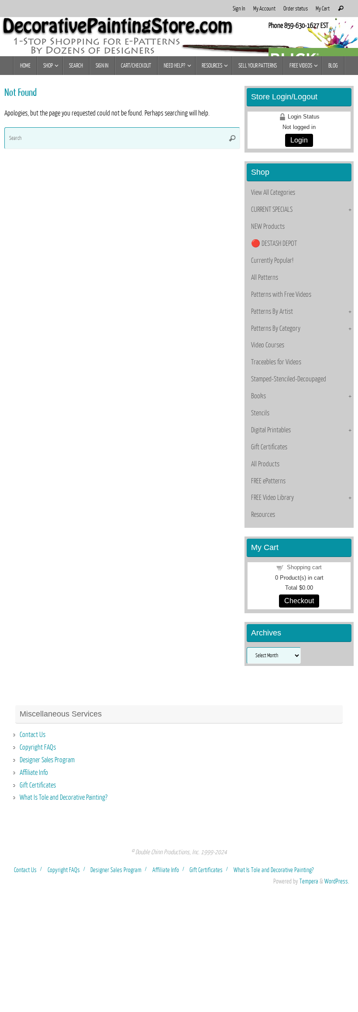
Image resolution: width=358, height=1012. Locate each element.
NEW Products (268, 227)
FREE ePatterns (268, 481)
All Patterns (264, 278)
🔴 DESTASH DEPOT (274, 244)
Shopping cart (304, 567)
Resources (263, 515)
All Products (265, 464)
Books (258, 396)
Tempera (308, 881)
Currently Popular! (272, 261)
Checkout (299, 600)
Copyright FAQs (38, 747)
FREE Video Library (272, 498)
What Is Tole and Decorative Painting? (63, 797)
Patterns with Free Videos (281, 295)
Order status (295, 8)
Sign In (239, 8)
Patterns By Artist (272, 312)
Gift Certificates (269, 447)
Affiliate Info (34, 773)
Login (299, 140)
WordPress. (336, 881)
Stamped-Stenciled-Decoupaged (288, 379)
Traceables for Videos (276, 362)
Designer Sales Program (47, 760)
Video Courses (267, 345)
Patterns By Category (275, 329)
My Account (264, 8)
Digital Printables (271, 430)
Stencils (260, 413)
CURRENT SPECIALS (272, 210)
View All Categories (273, 193)
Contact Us (32, 735)
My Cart (323, 8)
